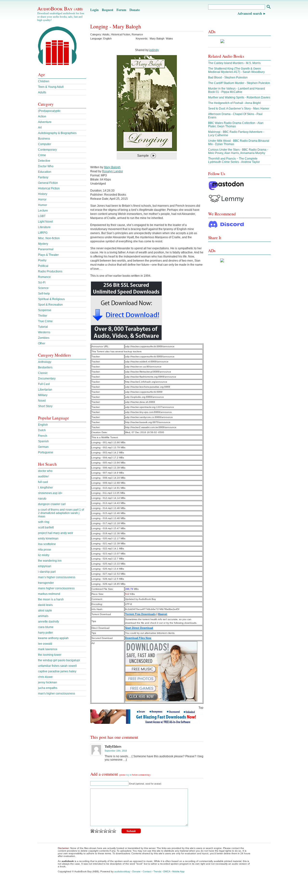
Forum (121, 9)
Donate (134, 9)
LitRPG (42, 232)
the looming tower (49, 654)
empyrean (44, 566)
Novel (42, 400)
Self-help (44, 293)
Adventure (44, 122)
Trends (157, 871)
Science (43, 288)
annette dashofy (48, 621)
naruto (42, 498)
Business (44, 138)
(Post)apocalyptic (49, 111)
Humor (42, 205)
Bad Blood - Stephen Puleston (228, 77)
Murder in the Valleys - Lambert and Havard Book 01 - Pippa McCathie (236, 90)
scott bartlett (46, 527)
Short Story (45, 406)
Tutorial (43, 326)
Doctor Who (45, 166)
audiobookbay (122, 871)
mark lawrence (47, 649)
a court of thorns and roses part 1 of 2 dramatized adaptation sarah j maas (61, 513)
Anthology (44, 362)
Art (40, 127)
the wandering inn (50, 560)
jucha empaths (47, 688)
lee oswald (45, 643)
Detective (44, 160)
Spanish (43, 441)
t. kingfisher (45, 487)
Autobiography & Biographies (57, 133)
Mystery (43, 243)
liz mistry (43, 555)
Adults (105, 34)
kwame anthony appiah (53, 638)
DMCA (166, 871)
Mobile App (178, 871)
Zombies (43, 338)
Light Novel (45, 221)
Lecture (43, 210)
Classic (43, 373)
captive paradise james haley (57, 671)
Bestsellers (45, 367)
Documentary (47, 378)
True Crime (45, 321)
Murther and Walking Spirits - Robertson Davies (239, 97)
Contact (147, 871)
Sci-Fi (41, 282)
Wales (169, 38)
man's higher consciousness (56, 693)
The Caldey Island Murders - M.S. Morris (234, 63)
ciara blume (45, 627)
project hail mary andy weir (55, 533)
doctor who (45, 471)
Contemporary (47, 149)
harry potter (45, 632)
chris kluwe (45, 677)
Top (201, 707)
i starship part (47, 571)
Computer (44, 144)
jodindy (154, 50)
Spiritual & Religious (51, 299)
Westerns (44, 332)
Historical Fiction (120, 34)
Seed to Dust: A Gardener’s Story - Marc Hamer (238, 108)
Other (41, 343)
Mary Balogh (157, 38)
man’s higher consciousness (56, 577)
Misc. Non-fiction (49, 238)
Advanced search (249, 13)
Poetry (42, 260)
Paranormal (45, 249)
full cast (43, 482)
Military (42, 395)
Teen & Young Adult (51, 87)
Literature (44, 227)
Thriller (42, 315)
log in (129, 774)
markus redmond (49, 594)
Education (44, 171)
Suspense (44, 310)
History (42, 194)
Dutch (42, 430)
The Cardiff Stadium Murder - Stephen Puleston (239, 83)
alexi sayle (45, 610)
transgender (46, 583)
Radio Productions (50, 271)
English (43, 424)
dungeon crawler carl (52, 504)
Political (43, 266)
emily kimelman (48, 538)
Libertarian (45, 389)
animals (43, 616)
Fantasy (43, 177)
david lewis (45, 605)
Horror (42, 199)
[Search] (268, 7)
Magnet (162, 614)
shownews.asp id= (50, 493)
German (43, 447)
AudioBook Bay (60, 8)
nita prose (44, 549)
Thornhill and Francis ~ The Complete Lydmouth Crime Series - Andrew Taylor (234, 160)
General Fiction (48, 183)
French (42, 435)
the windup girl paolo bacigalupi (59, 660)
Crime (42, 155)
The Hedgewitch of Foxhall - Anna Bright (234, 103)
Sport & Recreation (50, 304)
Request (107, 9)
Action (42, 116)
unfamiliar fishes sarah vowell (57, 666)
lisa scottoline (47, 544)
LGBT (41, 216)
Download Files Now (138, 637)
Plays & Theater (48, 255)
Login (94, 9)
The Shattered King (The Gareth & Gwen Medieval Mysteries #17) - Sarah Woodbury (236, 70)
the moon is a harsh (51, 599)
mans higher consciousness (56, 588)
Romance (137, 34)
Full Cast (44, 384)
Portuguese (45, 452)
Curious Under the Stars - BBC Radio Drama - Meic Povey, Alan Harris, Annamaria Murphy (238, 151)
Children (43, 81)
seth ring (43, 522)
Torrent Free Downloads (140, 614)
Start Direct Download (139, 627)
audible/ (43, 476)
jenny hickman (47, 682)
